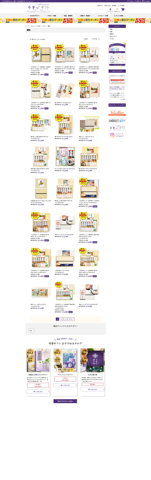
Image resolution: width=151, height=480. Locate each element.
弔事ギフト (139, 1)
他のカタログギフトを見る (65, 401)
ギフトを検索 (119, 16)
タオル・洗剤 (52, 16)
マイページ (110, 11)
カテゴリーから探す (36, 26)
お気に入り (117, 11)
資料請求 (114, 5)
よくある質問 (121, 5)
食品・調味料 (68, 16)
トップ (27, 26)
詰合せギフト (113, 36)
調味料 (112, 34)
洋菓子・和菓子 (85, 16)
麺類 (49, 26)
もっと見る (122, 99)
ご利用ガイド (99, 5)
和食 (111, 32)
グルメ (44, 26)
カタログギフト (35, 16)
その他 (112, 39)
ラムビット (131, 1)
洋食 (111, 29)
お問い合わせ (107, 5)
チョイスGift (146, 1)
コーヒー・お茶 (103, 16)
